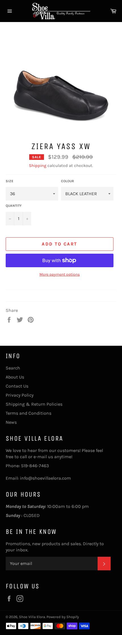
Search (13, 368)
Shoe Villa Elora (32, 617)
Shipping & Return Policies (34, 404)
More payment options (59, 274)
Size (9, 181)
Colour (67, 181)
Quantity (14, 206)
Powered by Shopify (63, 617)
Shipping (37, 165)
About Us (15, 377)
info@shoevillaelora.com (45, 478)
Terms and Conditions (28, 413)
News (11, 422)
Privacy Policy (19, 395)
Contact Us (17, 386)
